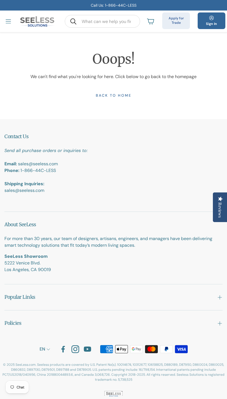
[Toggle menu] (8, 21)
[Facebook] (63, 349)
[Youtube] (87, 349)
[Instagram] (75, 349)
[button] (102, 21)
